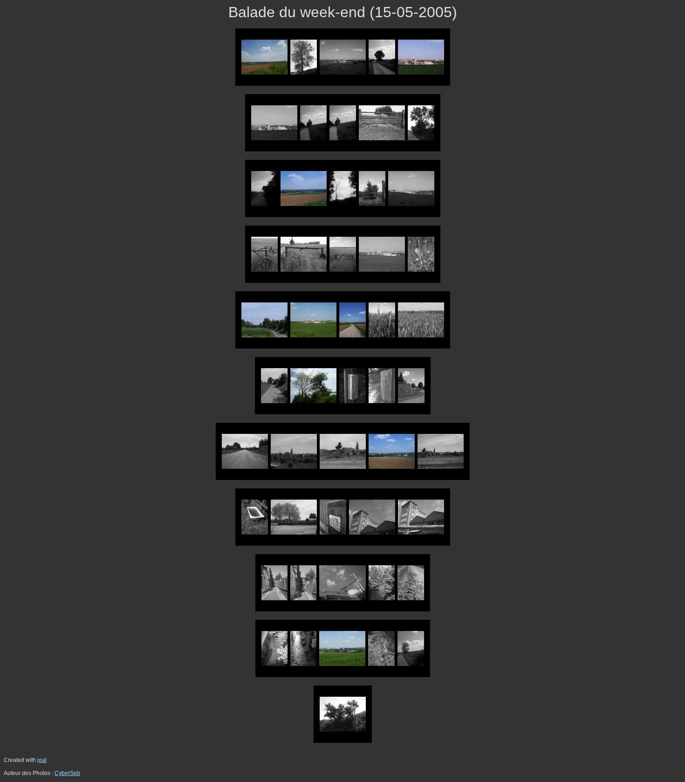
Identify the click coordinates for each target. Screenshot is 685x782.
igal (42, 760)
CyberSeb (67, 773)
